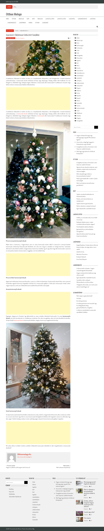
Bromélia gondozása (82, 301)
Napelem (79, 95)
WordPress (18, 529)
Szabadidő (45, 22)
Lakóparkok (22, 22)
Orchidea (79, 298)
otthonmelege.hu (20, 38)
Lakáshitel (72, 19)
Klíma (78, 65)
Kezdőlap (11, 489)
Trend (78, 110)
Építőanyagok (80, 45)
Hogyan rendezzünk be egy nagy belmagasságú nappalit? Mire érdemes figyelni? (86, 138)
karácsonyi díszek (18, 320)
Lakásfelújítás (50, 19)
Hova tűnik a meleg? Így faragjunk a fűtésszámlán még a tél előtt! (30, 7)
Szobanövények (82, 19)
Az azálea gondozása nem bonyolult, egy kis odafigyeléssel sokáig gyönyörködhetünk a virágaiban (87, 305)
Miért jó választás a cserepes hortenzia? (86, 206)
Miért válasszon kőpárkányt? (63, 467)
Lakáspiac (93, 19)
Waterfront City (80, 252)
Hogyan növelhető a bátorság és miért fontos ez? (18, 467)
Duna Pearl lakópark (82, 259)
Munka (30, 22)
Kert (28, 19)
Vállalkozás (79, 113)
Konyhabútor (80, 70)
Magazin (79, 88)
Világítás (79, 118)
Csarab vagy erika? (89, 512)
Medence (79, 90)
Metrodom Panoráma (82, 254)
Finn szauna (87, 518)
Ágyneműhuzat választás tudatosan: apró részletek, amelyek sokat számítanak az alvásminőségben (87, 169)
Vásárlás (79, 115)
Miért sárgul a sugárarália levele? (84, 296)
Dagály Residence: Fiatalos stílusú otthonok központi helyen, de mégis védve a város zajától (87, 247)
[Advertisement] (38, 98)
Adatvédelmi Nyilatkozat (15, 496)
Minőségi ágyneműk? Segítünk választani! (90, 483)
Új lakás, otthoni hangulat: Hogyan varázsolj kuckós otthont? (89, 503)
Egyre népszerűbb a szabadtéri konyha (86, 208)
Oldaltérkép (12, 494)
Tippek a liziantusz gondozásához (85, 203)
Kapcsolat (11, 491)
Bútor (78, 43)
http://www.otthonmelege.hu (24, 457)
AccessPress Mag (30, 529)
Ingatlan (21, 19)
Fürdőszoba (79, 48)
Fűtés (78, 50)
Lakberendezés (11, 22)
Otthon (14, 19)
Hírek (7, 19)
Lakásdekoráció (24, 30)
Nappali (78, 98)
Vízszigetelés (80, 121)
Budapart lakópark (81, 257)
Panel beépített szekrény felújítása (85, 227)
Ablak (78, 38)
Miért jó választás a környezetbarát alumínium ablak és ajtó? (89, 492)
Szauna (78, 105)
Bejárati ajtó (80, 40)
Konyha (78, 68)
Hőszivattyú (79, 58)
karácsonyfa (41, 116)
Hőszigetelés (80, 55)
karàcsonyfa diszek (22, 114)
